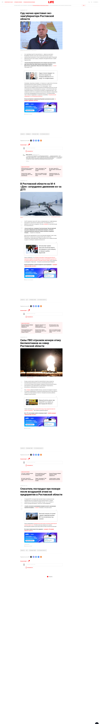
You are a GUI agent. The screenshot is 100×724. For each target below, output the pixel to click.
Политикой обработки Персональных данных (40, 5)
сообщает (46, 650)
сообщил (28, 389)
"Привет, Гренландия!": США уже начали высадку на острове (40, 169)
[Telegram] (36, 141)
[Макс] (33, 141)
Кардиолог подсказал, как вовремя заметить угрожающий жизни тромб (40, 326)
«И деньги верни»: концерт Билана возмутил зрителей (54, 479)
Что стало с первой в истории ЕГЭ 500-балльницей (27, 474)
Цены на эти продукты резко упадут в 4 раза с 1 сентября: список (41, 174)
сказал (54, 65)
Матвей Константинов (28, 114)
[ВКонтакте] (38, 141)
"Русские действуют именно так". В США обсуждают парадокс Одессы (26, 331)
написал (37, 507)
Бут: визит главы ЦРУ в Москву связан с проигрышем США (55, 169)
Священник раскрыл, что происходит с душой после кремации (54, 174)
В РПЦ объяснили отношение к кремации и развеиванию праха (27, 169)
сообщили (45, 224)
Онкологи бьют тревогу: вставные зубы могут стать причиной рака (26, 174)
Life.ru (36, 100)
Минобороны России (30, 377)
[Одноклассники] (41, 141)
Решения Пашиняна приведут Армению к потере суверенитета (27, 326)
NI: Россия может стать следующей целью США (54, 325)
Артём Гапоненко (28, 428)
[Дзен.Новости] (31, 141)
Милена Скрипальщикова (29, 279)
